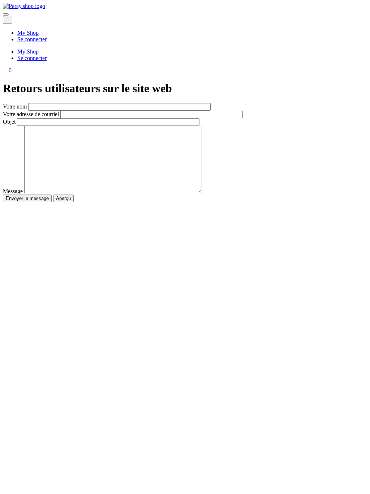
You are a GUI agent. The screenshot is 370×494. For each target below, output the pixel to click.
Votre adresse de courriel (31, 114)
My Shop (28, 33)
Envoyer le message (27, 198)
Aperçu (63, 198)
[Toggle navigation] (6, 14)
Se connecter (32, 39)
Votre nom (15, 106)
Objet (9, 122)
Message (13, 191)
